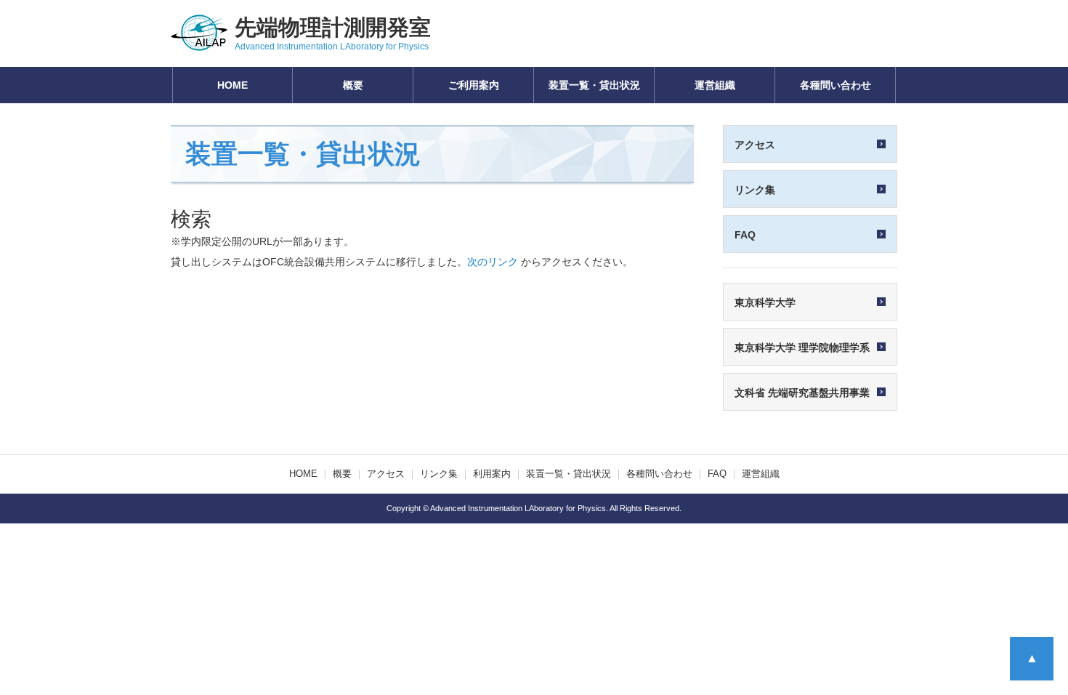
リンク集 (439, 474)
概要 (353, 85)
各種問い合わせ (835, 85)
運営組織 (715, 85)
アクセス (386, 474)
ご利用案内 (473, 85)
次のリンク (492, 262)
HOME (232, 85)
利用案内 (492, 474)
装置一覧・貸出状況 (594, 85)
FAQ (717, 474)
